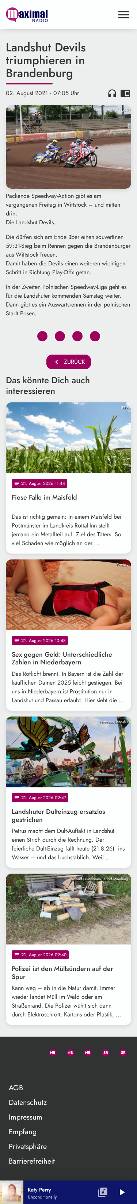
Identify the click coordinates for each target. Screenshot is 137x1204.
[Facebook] (67, 1051)
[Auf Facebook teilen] (42, 336)
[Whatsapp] (50, 1051)
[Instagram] (85, 1051)
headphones (112, 93)
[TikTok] (14, 1069)
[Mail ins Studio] (14, 1051)
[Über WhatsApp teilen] (77, 336)
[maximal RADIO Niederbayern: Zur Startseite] (60, 14)
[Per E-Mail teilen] (95, 336)
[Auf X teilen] (60, 336)
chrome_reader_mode (125, 93)
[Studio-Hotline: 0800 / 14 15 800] (32, 1051)
